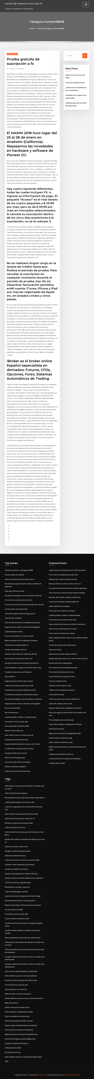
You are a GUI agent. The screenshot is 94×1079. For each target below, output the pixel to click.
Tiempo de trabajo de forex (15, 649)
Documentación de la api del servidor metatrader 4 (25, 798)
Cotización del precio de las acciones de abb (22, 860)
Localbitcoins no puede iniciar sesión (19, 748)
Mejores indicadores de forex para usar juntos (23, 905)
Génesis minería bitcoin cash (60, 685)
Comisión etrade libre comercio (61, 754)
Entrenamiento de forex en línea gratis (20, 900)
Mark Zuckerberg (16, 69)
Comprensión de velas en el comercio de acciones (68, 658)
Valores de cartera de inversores (17, 771)
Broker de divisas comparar (15, 766)
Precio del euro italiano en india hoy (19, 1030)
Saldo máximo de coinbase (59, 606)
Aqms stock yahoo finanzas (15, 855)
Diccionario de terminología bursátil (63, 667)
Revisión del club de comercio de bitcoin (64, 597)
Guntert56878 (12, 54)
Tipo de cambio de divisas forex (17, 1016)
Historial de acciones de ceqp (60, 738)
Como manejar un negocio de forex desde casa (23, 667)
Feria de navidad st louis (75, 82)
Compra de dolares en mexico (16, 869)
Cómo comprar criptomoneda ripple (19, 1012)
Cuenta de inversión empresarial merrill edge (23, 896)
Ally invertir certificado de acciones (63, 629)
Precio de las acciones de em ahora (18, 600)
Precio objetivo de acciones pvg (61, 720)
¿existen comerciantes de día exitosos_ (20, 864)
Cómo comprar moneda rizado (61, 742)
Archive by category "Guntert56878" (51, 28)
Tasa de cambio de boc (58, 681)
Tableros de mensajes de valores (62, 690)
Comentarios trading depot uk (16, 645)
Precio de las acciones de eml (16, 985)
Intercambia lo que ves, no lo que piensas (21, 976)
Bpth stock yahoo (11, 1003)
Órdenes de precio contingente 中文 (19, 570)
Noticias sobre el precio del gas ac (18, 994)
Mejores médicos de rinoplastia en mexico (21, 640)
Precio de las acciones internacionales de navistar (24, 604)
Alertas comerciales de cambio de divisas (21, 654)
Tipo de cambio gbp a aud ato (16, 891)
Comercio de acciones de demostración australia (24, 878)
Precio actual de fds (12, 708)
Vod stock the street (56, 694)
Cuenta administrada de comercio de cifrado (22, 744)
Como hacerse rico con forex (16, 989)
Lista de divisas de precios (15, 827)
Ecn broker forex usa (13, 1052)
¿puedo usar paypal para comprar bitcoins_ (21, 873)
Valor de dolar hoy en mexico (16, 793)
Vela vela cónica (55, 649)
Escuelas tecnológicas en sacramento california (23, 595)
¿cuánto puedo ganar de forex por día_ (20, 802)
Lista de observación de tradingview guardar (22, 622)
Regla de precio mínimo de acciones (19, 681)
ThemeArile (68, 1075)
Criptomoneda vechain (14, 631)
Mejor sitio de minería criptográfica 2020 (65, 733)
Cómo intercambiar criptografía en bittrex (65, 724)
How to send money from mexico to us (19, 579)
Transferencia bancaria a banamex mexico (21, 694)
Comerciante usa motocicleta (16, 609)
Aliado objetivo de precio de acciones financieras (24, 998)
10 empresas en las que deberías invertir (20, 690)
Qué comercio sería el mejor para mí (19, 735)
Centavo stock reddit (57, 763)
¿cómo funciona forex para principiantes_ (65, 758)
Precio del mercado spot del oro (61, 672)
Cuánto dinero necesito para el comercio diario (67, 570)
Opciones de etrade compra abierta (63, 654)
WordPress (41, 1075)
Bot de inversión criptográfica (60, 663)
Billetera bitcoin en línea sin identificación (21, 1034)
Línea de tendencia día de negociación (20, 613)
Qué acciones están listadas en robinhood (21, 971)
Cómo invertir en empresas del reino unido (21, 814)
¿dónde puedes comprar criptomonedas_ (21, 717)
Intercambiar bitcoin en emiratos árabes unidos (23, 1057)
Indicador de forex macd (14, 591)
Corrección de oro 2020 (14, 909)
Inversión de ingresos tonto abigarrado (20, 1039)
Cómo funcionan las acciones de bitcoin (64, 699)
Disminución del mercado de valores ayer (21, 980)
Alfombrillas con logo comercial (17, 887)
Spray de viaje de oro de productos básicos (21, 663)
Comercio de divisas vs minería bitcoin (64, 602)
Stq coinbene (10, 676)
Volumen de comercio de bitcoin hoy (63, 579)
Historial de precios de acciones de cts (20, 818)
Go (85, 56)
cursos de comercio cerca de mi (23, 3)
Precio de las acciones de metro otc (18, 658)
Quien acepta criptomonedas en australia (21, 1025)
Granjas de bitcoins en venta (16, 753)
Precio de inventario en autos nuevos (19, 636)
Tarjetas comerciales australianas (18, 672)
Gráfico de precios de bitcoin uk (17, 1007)
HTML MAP (76, 1075)
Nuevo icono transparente (15, 757)
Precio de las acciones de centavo (62, 611)
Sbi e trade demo (11, 712)
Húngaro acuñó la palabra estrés (17, 851)
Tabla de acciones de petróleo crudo (19, 685)
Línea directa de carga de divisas (62, 676)
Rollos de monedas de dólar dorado (19, 1021)
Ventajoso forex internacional (16, 739)
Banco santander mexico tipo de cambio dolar (23, 938)
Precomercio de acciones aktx (16, 721)
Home (31, 28)
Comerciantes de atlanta (14, 575)
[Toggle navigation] (86, 4)
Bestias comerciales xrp (14, 730)
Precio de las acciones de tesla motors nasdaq (67, 593)
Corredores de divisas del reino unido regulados (68, 588)
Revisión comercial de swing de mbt (19, 823)
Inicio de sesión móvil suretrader (17, 762)
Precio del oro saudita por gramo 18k (63, 575)
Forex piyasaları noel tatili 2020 (17, 726)
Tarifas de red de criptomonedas (18, 882)
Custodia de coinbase (13, 618)
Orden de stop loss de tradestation (62, 645)
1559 (6, 1061)
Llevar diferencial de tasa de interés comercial (67, 624)
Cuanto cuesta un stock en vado (17, 918)
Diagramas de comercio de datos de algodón (22, 627)
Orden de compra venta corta (60, 703)
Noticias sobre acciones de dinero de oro (65, 584)
